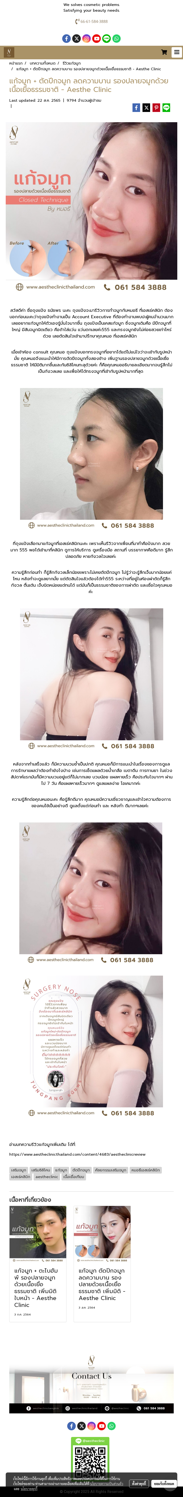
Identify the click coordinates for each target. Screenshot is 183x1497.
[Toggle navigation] (177, 52)
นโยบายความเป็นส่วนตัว (106, 1484)
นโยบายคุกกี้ (29, 1489)
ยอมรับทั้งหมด (164, 1484)
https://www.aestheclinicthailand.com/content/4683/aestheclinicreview (77, 1154)
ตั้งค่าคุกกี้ (139, 1484)
